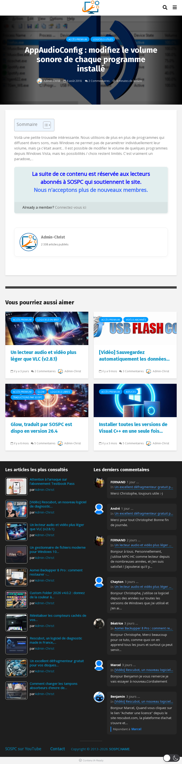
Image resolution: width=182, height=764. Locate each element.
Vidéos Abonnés (136, 319)
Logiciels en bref (48, 319)
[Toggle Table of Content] (45, 125)
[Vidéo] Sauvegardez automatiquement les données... (134, 355)
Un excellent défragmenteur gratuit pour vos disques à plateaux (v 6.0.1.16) (144, 487)
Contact (57, 748)
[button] (171, 758)
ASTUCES (131, 391)
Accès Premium (78, 39)
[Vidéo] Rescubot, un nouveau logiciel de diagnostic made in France (144, 670)
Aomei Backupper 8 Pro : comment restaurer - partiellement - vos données (144, 628)
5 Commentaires (44, 443)
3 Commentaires (133, 371)
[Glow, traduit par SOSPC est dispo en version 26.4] (46, 400)
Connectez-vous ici (70, 207)
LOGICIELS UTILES (103, 39)
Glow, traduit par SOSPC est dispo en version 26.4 (41, 427)
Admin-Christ (51, 81)
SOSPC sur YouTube (23, 748)
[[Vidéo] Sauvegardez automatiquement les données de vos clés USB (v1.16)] (135, 327)
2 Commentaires (99, 81)
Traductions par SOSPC (27, 397)
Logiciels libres (60, 391)
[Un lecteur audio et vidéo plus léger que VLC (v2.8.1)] (46, 327)
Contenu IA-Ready (93, 760)
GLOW (41, 391)
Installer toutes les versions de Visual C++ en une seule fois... (133, 427)
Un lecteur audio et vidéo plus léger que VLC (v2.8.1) (43, 355)
